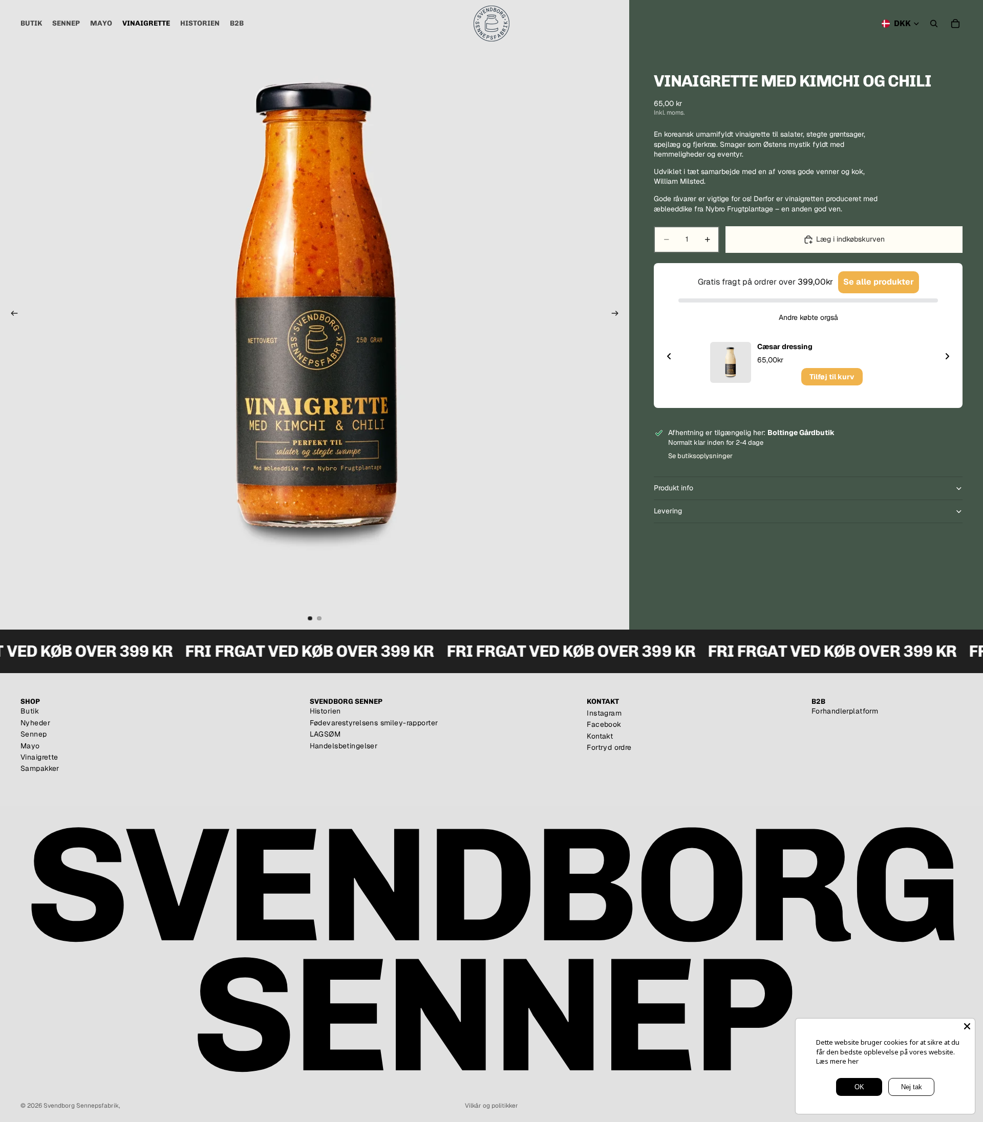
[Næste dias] (618, 315)
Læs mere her (837, 1061)
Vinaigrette (39, 757)
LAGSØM (325, 734)
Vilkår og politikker (491, 1106)
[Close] (967, 1026)
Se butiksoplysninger (700, 455)
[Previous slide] (669, 356)
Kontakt (600, 736)
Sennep (33, 734)
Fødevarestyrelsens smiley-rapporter (374, 722)
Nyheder (35, 722)
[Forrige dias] (11, 315)
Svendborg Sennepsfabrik (81, 1106)
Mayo (30, 745)
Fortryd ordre (609, 747)
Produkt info (673, 487)
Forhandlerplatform (845, 711)
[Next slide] (947, 356)
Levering (668, 510)
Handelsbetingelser (344, 745)
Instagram (604, 713)
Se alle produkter (878, 281)
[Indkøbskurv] (955, 23)
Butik (29, 711)
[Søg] (934, 23)
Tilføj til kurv (831, 376)
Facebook (604, 724)
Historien (325, 711)
